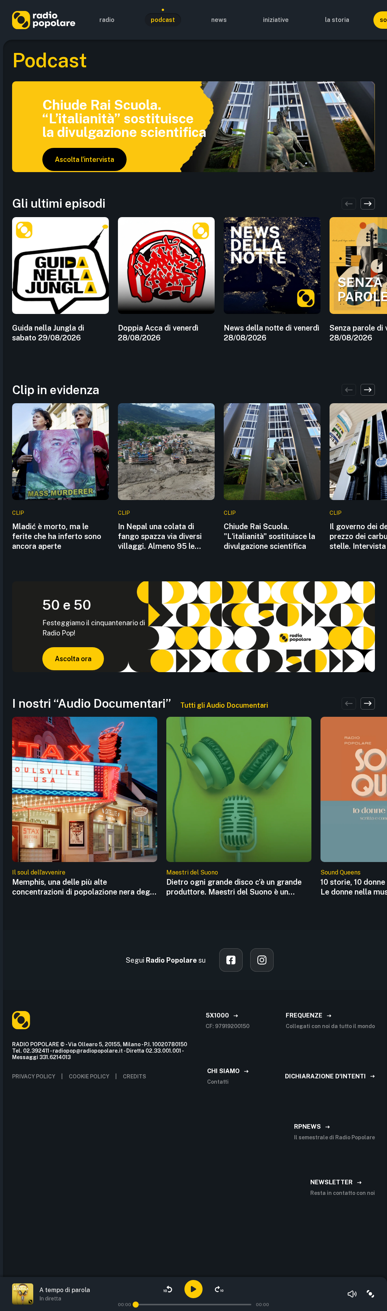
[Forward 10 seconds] (219, 1289)
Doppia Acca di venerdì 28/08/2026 (158, 332)
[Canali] (370, 1294)
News (219, 19)
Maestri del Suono (192, 872)
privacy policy (33, 1076)
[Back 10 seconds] (167, 1289)
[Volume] (352, 1294)
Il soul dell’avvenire (38, 872)
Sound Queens (340, 872)
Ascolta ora (73, 659)
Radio (107, 19)
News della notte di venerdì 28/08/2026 (271, 332)
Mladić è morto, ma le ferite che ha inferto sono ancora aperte (56, 536)
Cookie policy (89, 1076)
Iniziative (276, 19)
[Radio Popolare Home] (43, 20)
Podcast (163, 19)
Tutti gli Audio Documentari (224, 705)
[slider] (136, 1305)
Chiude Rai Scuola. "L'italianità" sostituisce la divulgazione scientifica (269, 536)
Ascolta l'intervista (84, 159)
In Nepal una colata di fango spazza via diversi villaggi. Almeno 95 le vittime (160, 536)
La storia (337, 19)
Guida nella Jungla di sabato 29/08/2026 (48, 332)
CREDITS (134, 1076)
